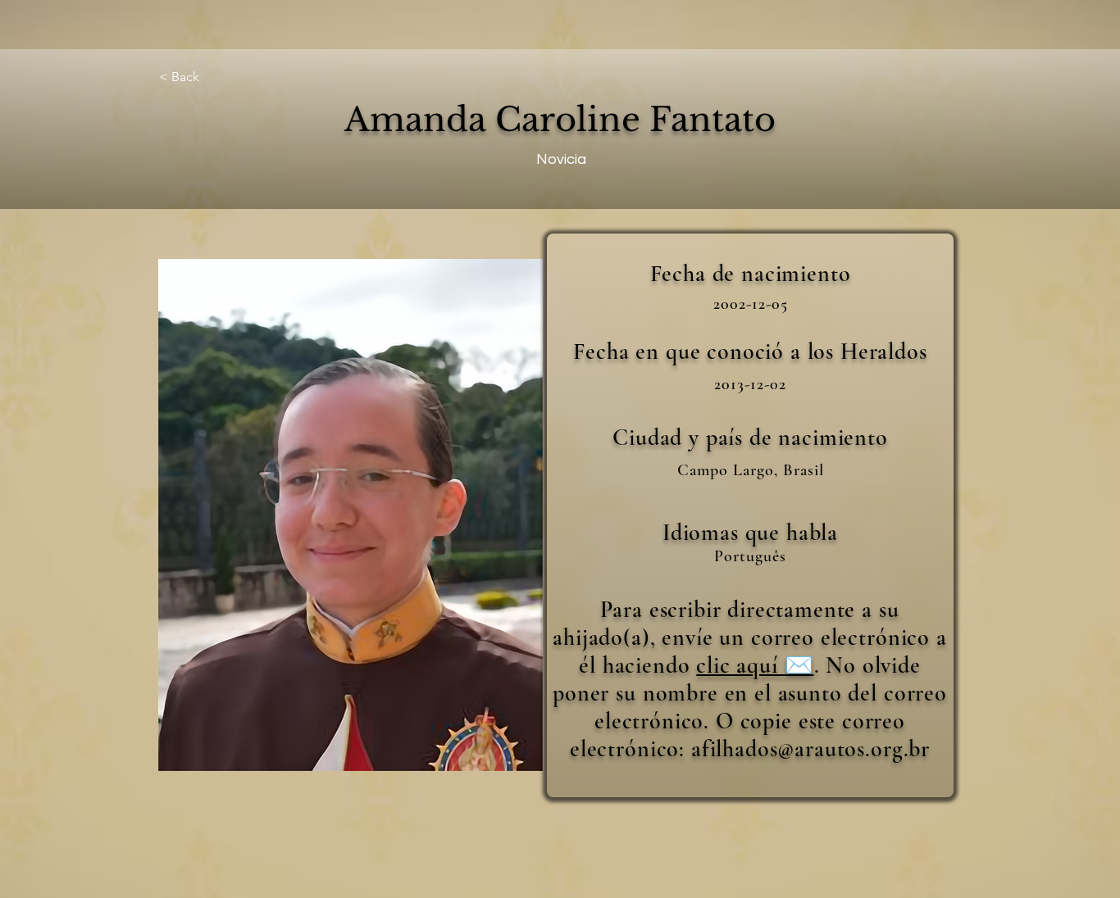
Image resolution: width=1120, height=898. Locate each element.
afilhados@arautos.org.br (810, 749)
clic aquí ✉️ (754, 665)
